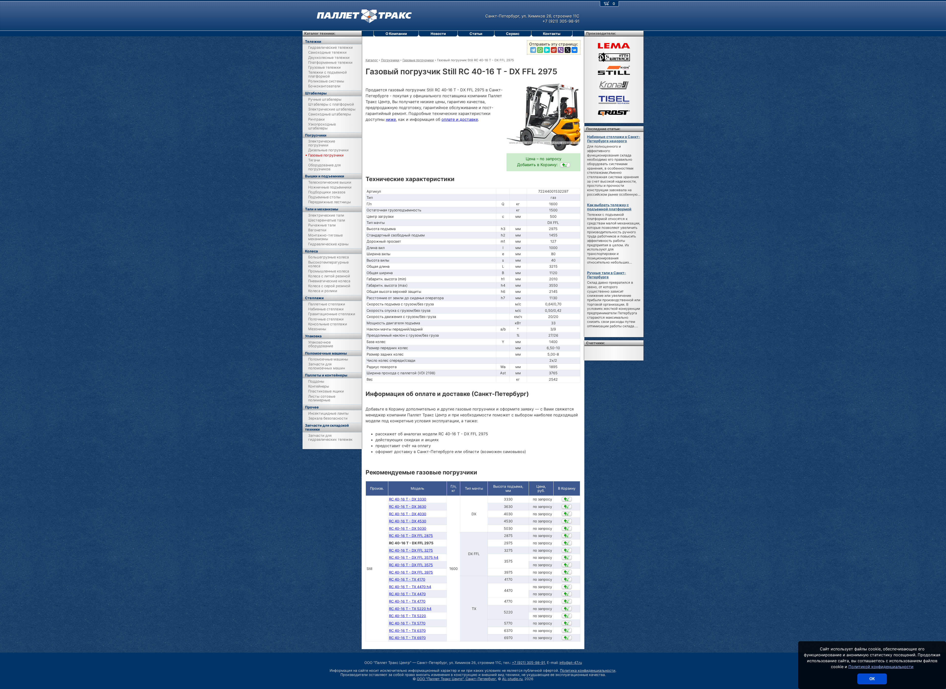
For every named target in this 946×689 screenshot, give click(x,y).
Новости (438, 33)
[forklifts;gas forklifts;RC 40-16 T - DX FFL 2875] (567, 535)
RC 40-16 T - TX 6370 (407, 630)
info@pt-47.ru (570, 662)
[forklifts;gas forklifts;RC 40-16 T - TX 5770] (567, 623)
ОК (872, 679)
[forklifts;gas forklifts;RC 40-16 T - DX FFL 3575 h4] (567, 557)
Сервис (512, 33)
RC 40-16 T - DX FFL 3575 (411, 565)
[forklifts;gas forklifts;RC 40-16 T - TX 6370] (567, 630)
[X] (568, 50)
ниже (391, 119)
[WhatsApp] (540, 50)
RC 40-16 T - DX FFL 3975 (411, 572)
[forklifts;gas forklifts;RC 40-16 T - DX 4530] (567, 521)
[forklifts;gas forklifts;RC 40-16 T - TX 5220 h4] (567, 608)
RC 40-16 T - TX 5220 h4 (410, 609)
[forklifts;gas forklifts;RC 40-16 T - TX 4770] (567, 601)
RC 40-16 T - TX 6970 (407, 638)
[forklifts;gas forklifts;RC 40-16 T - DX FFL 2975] (565, 165)
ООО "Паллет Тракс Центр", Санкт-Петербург (456, 679)
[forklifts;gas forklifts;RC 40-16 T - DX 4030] (567, 513)
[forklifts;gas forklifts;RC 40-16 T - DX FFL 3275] (567, 550)
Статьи (476, 33)
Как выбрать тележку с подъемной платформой (609, 207)
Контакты (551, 33)
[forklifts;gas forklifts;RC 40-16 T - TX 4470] (567, 594)
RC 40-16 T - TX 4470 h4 (410, 587)
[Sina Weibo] (554, 50)
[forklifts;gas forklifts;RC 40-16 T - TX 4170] (567, 579)
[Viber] (561, 50)
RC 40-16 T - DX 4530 (407, 521)
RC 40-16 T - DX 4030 (407, 514)
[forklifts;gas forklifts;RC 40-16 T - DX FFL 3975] (567, 572)
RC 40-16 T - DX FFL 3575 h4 (413, 557)
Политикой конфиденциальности (880, 666)
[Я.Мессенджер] (547, 50)
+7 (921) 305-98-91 (528, 662)
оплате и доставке (459, 119)
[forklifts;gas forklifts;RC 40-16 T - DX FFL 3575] (567, 565)
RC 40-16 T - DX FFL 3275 (411, 550)
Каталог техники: (319, 33)
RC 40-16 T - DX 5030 (407, 528)
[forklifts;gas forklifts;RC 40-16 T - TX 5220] (567, 615)
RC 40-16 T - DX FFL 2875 (411, 535)
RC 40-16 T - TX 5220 (407, 616)
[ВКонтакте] (574, 50)
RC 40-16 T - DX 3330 (407, 499)
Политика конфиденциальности (587, 670)
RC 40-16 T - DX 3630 (407, 506)
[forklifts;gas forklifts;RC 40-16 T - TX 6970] (567, 637)
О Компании (396, 33)
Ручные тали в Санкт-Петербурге (606, 275)
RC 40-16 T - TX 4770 (407, 601)
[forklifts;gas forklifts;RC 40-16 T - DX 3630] (567, 506)
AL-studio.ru (512, 679)
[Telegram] (533, 50)
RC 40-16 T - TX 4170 (407, 579)
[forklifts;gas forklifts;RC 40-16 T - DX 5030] (567, 528)
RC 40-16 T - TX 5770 (407, 623)
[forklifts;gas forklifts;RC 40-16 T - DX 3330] (567, 499)
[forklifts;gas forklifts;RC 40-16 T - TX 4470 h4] (567, 586)
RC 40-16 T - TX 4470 (407, 594)
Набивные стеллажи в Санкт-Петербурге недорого (613, 139)
